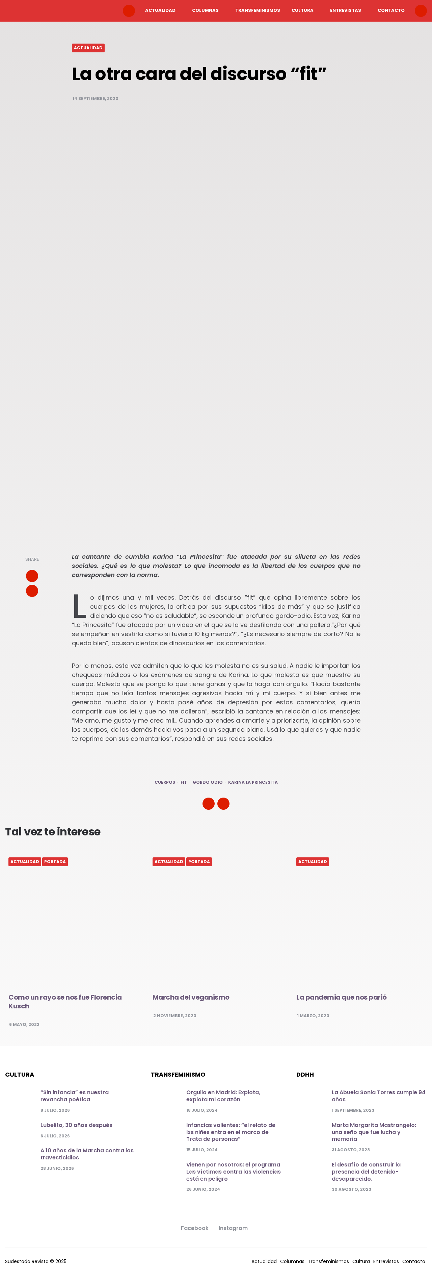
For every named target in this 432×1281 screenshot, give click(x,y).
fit (184, 782)
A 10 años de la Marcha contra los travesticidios (87, 1154)
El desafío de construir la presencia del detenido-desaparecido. (366, 1172)
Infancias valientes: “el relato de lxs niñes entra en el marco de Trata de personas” (230, 1132)
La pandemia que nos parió (341, 997)
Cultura (303, 10)
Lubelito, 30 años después (76, 1125)
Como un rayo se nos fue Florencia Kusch (65, 1002)
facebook (195, 1228)
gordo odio (208, 782)
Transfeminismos (257, 10)
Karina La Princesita (253, 782)
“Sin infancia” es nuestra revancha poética (74, 1095)
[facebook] (32, 591)
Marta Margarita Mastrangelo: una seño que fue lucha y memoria (374, 1132)
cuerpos (165, 782)
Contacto (391, 10)
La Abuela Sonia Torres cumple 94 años (379, 1095)
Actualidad (160, 10)
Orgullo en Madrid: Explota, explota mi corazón (223, 1095)
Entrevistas (345, 10)
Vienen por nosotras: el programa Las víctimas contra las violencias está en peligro (233, 1172)
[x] (32, 576)
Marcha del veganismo (191, 997)
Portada (55, 861)
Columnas (205, 10)
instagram (233, 1228)
